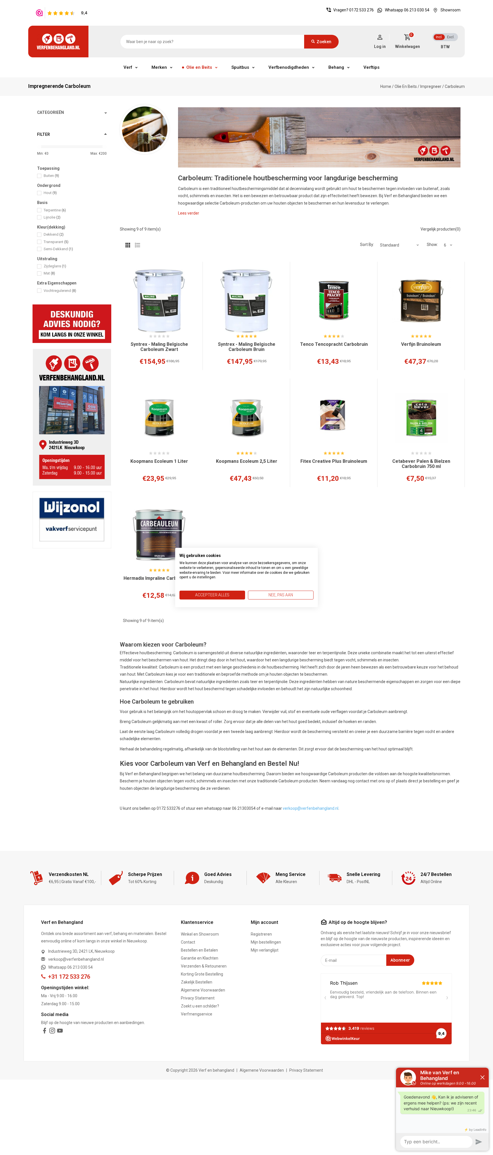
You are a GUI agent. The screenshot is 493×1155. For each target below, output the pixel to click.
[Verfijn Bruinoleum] (421, 301)
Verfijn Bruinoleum (421, 344)
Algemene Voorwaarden (203, 990)
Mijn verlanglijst (264, 950)
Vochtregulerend (60, 290)
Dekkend (54, 234)
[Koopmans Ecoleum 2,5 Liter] (246, 418)
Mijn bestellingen (266, 942)
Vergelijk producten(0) (440, 229)
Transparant (56, 242)
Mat (49, 273)
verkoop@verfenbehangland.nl (310, 808)
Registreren (261, 934)
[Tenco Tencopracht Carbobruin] (333, 301)
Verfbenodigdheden (288, 67)
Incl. (439, 37)
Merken (159, 67)
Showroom (450, 10)
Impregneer (430, 86)
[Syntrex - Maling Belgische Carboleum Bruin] (246, 301)
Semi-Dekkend (58, 249)
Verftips (371, 67)
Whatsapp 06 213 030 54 (407, 10)
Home (385, 86)
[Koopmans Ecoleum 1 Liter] (159, 418)
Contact (188, 942)
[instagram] (52, 1031)
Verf (128, 67)
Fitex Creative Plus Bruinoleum (333, 461)
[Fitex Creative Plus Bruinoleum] (333, 418)
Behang (336, 67)
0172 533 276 (361, 10)
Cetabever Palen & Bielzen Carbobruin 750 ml (421, 464)
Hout (50, 193)
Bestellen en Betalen (199, 950)
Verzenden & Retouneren (204, 966)
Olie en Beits (199, 67)
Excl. (450, 37)
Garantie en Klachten (199, 958)
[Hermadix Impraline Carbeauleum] (159, 535)
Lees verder (188, 213)
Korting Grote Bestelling (202, 974)
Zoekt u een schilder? (200, 1006)
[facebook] (44, 1031)
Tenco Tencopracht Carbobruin (334, 344)
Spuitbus (240, 67)
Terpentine (55, 210)
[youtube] (59, 1031)
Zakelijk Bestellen (196, 982)
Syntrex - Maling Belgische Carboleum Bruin (246, 347)
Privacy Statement (198, 998)
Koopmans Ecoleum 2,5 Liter (246, 461)
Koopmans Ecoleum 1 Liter (159, 461)
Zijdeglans (55, 266)
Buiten (51, 175)
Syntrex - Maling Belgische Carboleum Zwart (159, 347)
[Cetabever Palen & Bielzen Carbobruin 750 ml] (421, 418)
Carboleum (455, 86)
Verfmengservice (196, 1014)
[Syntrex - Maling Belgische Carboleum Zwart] (159, 301)
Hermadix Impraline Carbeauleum (159, 578)
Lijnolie (52, 217)
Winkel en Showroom (200, 934)
